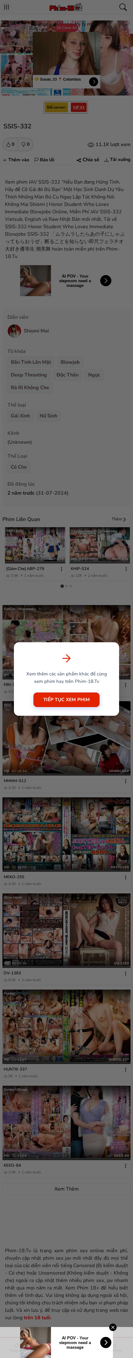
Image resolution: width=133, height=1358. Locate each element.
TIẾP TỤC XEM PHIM (66, 700)
